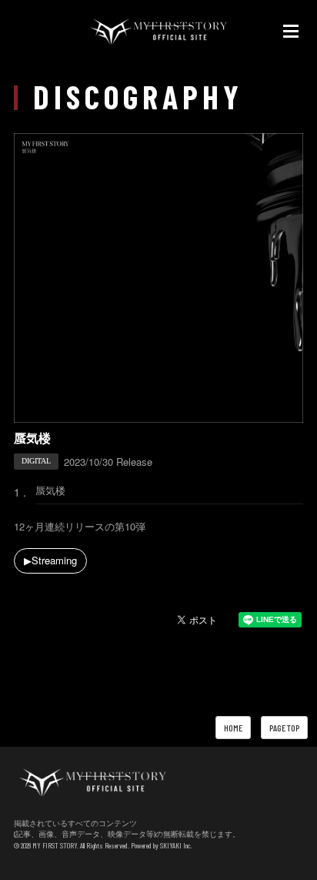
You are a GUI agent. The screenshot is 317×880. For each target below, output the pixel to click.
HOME (233, 727)
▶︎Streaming (50, 560)
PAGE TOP (284, 727)
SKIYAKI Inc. (176, 845)
